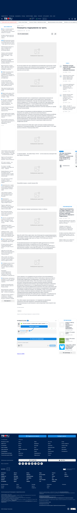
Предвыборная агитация (6, 453)
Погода (23, 16)
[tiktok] (41, 463)
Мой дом (36, 449)
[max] (32, 463)
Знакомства (18, 16)
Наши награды (4, 447)
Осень (49, 443)
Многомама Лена (23, 330)
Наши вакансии (4, 449)
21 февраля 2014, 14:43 (21, 30)
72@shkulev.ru (14, 500)
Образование (37, 455)
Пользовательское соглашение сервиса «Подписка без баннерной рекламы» (52, 505)
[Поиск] (69, 19)
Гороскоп (40, 16)
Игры (51, 16)
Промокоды (11, 16)
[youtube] (38, 463)
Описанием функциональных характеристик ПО (47, 497)
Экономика (64, 449)
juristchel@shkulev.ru (28, 501)
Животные (21, 453)
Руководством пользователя (44, 496)
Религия (49, 453)
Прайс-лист (3, 443)
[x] (35, 463)
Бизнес (20, 443)
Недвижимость (4, 16)
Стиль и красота (65, 443)
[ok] (26, 463)
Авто (20, 441)
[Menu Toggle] (1, 19)
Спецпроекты (64, 451)
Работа (49, 449)
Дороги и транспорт (23, 449)
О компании (3, 445)
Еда (19, 451)
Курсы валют (46, 16)
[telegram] (20, 463)
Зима (35, 441)
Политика (50, 445)
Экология (64, 447)
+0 (51, 328)
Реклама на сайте (5, 441)
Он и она (50, 441)
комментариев (24, 33)
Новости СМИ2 (20, 353)
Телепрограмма (29, 16)
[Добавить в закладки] (52, 34)
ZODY (54, 16)
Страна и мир (64, 445)
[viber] (29, 463)
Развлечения (51, 451)
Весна (20, 445)
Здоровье (21, 455)
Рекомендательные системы (44, 503)
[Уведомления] (72, 19)
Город (20, 447)
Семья (49, 455)
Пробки (38, 18)
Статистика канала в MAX (6, 455)
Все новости (8, 26)
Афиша (35, 16)
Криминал (36, 443)
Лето (35, 447)
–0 (55, 328)
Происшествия (51, 447)
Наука (35, 451)
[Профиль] (75, 19)
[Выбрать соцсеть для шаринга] (55, 34)
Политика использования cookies (45, 502)
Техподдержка (4, 451)
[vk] (23, 463)
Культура (36, 445)
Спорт (63, 441)
